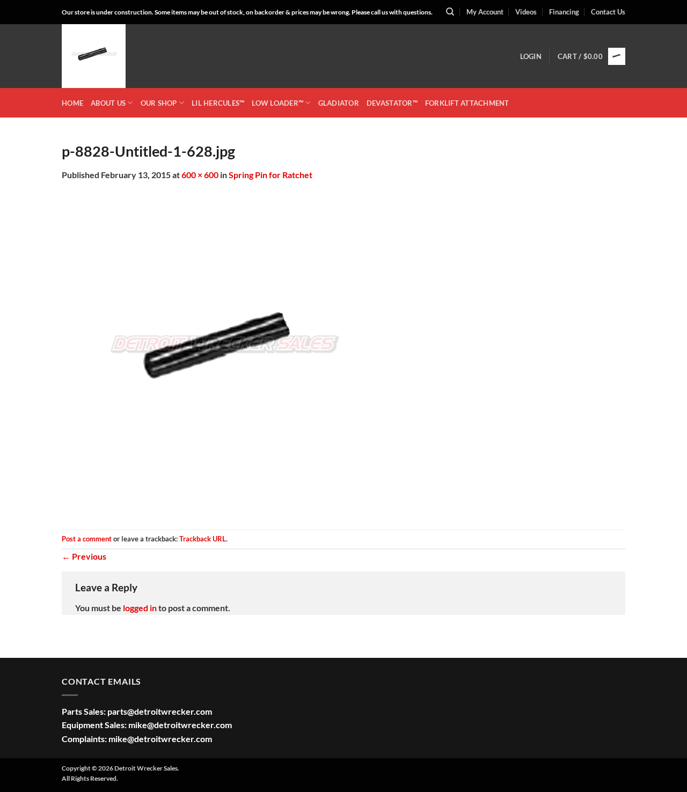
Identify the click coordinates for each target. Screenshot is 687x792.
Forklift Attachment (467, 103)
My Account (484, 12)
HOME (72, 103)
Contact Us (608, 12)
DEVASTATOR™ (392, 103)
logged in (140, 608)
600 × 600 (199, 175)
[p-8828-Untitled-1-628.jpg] (223, 354)
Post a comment (87, 538)
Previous (84, 556)
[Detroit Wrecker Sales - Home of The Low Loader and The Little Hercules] (115, 56)
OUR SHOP (159, 103)
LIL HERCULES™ (218, 103)
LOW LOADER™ (277, 103)
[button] (531, 56)
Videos (526, 12)
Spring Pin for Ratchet (270, 175)
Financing (564, 12)
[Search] (450, 11)
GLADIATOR (338, 103)
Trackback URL (202, 538)
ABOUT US (108, 103)
